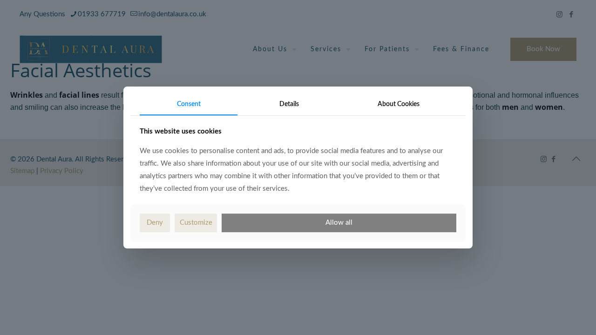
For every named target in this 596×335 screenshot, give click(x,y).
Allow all (338, 222)
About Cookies (399, 104)
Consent (189, 104)
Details (289, 104)
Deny (155, 222)
